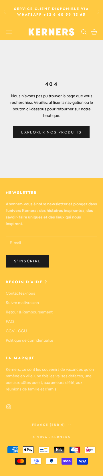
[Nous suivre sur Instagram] (8, 407)
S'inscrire (27, 261)
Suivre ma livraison (22, 302)
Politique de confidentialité (29, 340)
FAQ (10, 321)
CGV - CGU (16, 331)
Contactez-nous (20, 293)
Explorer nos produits (51, 132)
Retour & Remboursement (29, 312)
